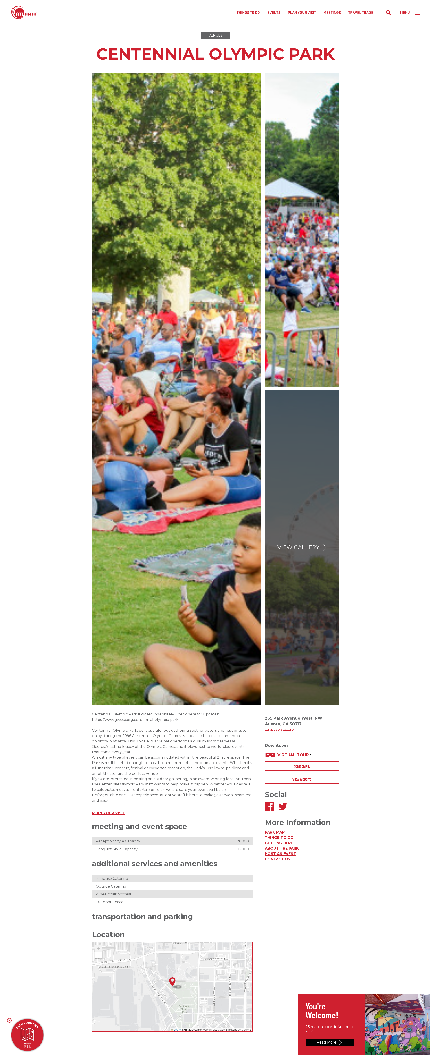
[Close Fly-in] (421, 1001)
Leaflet (177, 1029)
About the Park (282, 848)
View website (301, 779)
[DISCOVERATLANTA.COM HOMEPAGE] (24, 13)
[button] (172, 982)
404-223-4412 (279, 730)
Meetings (332, 12)
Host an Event (280, 854)
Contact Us (277, 859)
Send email (302, 766)
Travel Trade (360, 12)
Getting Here (279, 843)
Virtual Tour (293, 755)
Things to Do (248, 12)
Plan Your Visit (302, 12)
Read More (326, 1042)
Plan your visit (108, 813)
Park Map (275, 832)
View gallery (298, 547)
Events (273, 12)
